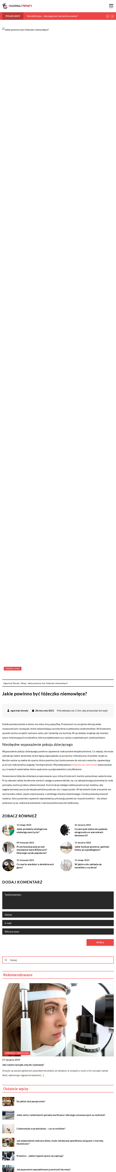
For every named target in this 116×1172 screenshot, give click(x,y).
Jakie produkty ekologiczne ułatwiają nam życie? (32, 830)
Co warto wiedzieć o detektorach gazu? (35, 866)
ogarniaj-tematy (20, 710)
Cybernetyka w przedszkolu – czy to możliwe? (41, 1128)
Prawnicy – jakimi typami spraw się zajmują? (40, 1155)
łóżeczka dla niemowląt (84, 764)
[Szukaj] (6, 960)
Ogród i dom (12, 668)
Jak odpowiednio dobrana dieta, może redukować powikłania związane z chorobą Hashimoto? (60, 1142)
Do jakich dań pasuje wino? (31, 1101)
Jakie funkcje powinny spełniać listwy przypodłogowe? (92, 848)
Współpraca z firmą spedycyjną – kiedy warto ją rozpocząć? (58, 16)
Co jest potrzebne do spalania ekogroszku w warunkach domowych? (91, 832)
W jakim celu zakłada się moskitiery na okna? (88, 866)
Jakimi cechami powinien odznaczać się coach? (28, 1064)
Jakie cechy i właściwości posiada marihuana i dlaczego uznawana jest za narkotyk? (61, 1115)
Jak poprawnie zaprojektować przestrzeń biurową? (43, 1169)
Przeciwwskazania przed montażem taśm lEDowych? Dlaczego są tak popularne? (32, 849)
